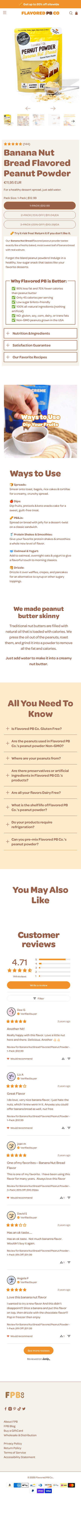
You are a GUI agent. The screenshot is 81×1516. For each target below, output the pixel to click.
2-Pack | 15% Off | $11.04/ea (40, 215)
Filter (41, 998)
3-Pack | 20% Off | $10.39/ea (39, 224)
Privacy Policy (13, 1443)
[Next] (53, 108)
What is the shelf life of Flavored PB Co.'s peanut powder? (39, 807)
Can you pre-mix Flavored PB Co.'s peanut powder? (38, 841)
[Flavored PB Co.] (40, 13)
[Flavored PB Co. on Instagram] (10, 1409)
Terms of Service (15, 1452)
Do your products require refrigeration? (31, 824)
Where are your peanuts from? (36, 758)
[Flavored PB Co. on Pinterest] (14, 1409)
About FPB (11, 1421)
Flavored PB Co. (44, 1477)
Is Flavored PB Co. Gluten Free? (36, 728)
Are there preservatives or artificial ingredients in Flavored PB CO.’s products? (40, 775)
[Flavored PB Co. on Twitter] (24, 1409)
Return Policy (12, 1448)
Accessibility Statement (19, 1457)
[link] (17, 144)
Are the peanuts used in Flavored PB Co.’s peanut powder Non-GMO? (40, 743)
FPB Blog (9, 1426)
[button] (52, 959)
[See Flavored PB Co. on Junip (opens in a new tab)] (46, 1359)
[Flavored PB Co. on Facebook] (5, 1409)
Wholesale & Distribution (20, 1435)
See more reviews (39, 1350)
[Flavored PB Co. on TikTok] (19, 1409)
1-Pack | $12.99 (40, 205)
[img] (27, 1013)
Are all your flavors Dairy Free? (36, 792)
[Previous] (28, 108)
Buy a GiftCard (13, 1430)
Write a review (38, 985)
